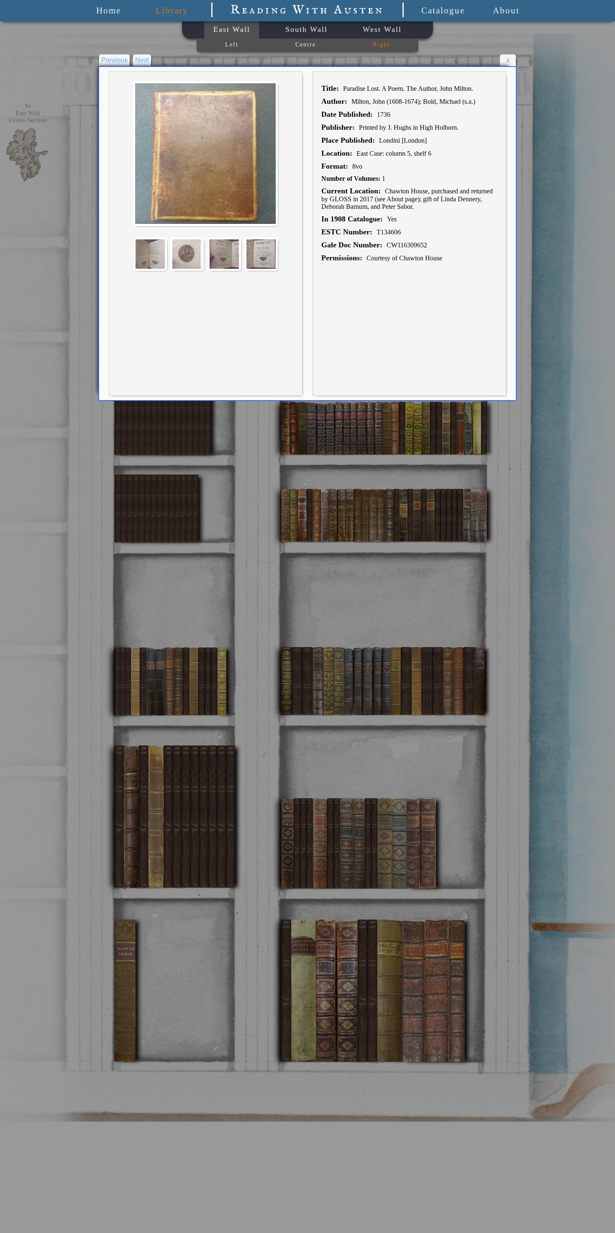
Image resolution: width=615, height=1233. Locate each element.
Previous (114, 60)
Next (142, 60)
